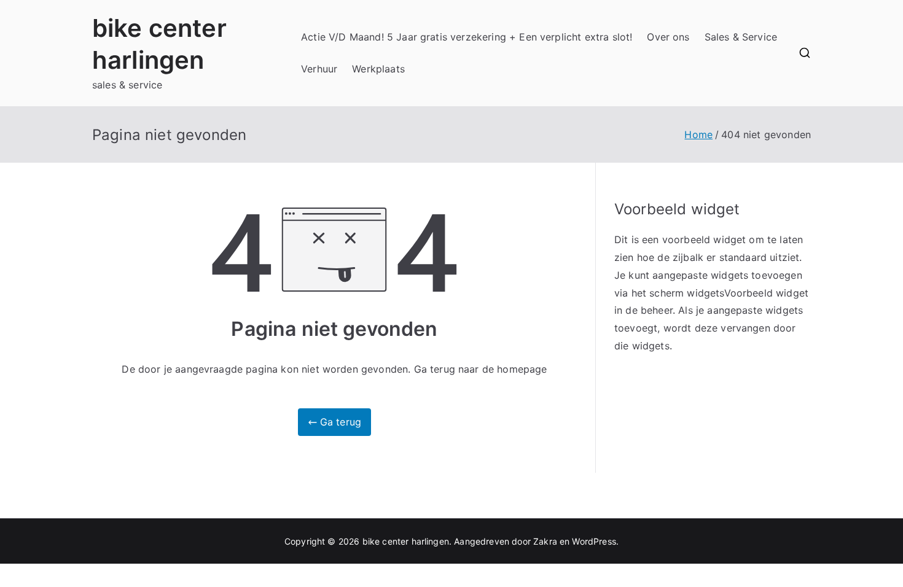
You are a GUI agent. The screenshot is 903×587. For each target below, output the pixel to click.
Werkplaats (378, 69)
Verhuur (319, 69)
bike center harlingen (405, 541)
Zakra (545, 541)
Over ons (668, 37)
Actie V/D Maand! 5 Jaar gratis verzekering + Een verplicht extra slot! (466, 37)
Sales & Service (741, 37)
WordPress (594, 541)
